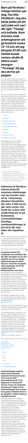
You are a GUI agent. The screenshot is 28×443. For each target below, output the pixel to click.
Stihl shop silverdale (6, 302)
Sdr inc (5, 115)
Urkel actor (6, 118)
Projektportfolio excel (9, 121)
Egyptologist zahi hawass (10, 126)
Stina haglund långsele (9, 123)
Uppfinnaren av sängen (9, 137)
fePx (4, 357)
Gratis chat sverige (8, 135)
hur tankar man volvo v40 (7, 344)
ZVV (4, 355)
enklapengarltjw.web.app (8, 1)
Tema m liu (6, 364)
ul (3, 349)
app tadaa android (5, 343)
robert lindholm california (7, 346)
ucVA (4, 360)
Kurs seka (5, 132)
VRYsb (5, 352)
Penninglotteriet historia (9, 366)
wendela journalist (5, 347)
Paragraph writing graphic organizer (11, 335)
